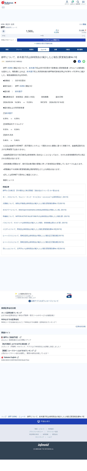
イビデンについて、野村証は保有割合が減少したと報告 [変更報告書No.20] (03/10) (32, 229)
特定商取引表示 (34, 434)
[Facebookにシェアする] (79, 61)
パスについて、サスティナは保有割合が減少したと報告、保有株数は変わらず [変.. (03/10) (35, 223)
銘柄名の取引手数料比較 (44, 43)
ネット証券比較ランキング (28, 314)
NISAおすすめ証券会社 (29, 320)
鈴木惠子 (32, 68)
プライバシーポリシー (36, 431)
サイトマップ (39, 437)
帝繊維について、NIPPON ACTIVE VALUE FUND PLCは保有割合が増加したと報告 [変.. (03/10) (36, 216)
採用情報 (45, 434)
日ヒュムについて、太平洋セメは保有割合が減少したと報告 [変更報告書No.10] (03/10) (34, 248)
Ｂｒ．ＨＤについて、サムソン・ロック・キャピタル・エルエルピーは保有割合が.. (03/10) (35, 197)
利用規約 (51, 429)
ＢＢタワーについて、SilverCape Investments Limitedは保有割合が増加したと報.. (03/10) (34, 210)
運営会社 (55, 434)
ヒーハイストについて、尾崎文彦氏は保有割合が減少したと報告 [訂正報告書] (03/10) (33, 242)
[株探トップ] (7, 3)
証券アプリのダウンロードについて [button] (44, 301)
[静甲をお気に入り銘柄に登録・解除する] (3, 31)
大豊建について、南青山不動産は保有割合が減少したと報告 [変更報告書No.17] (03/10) (34, 203)
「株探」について (38, 429)
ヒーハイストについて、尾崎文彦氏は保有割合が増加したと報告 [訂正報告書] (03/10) (33, 236)
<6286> (10, 68)
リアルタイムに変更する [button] (51, 40)
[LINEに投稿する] (83, 61)
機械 (84, 24)
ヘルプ (50, 437)
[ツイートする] (74, 61)
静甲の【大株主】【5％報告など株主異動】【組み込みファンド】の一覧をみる (31, 190)
